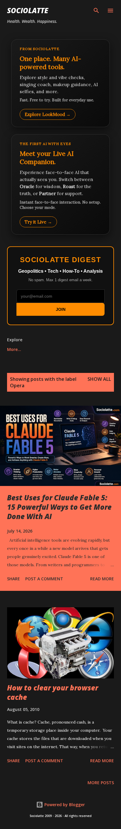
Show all (99, 379)
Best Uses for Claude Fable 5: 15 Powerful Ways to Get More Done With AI (59, 507)
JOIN (60, 309)
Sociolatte (27, 10)
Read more (102, 578)
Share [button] (13, 578)
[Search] (96, 10)
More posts (101, 782)
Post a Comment (44, 578)
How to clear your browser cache (52, 692)
